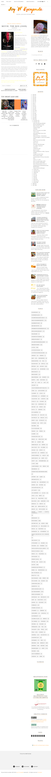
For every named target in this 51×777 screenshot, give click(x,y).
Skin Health (43, 597)
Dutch (33, 409)
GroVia (41, 450)
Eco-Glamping (35, 412)
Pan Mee (43, 543)
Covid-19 (34, 401)
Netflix (33, 528)
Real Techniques (35, 572)
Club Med (34, 393)
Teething (34, 624)
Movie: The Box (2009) (37, 126)
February (35, 180)
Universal (34, 634)
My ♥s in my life (36, 150)
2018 (34, 106)
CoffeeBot (43, 396)
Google (33, 450)
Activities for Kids (36, 350)
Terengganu (34, 626)
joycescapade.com (35, 35)
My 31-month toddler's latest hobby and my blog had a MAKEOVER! (43, 254)
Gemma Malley (35, 444)
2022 (34, 100)
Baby (33, 358)
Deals (33, 404)
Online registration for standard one (40, 535)
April (34, 178)
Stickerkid (34, 610)
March (34, 179)
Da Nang (42, 401)
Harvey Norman (35, 455)
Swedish (45, 618)
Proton (33, 561)
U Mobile (41, 632)
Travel (42, 629)
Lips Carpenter (35, 492)
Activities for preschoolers (38, 352)
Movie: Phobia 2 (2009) (37, 155)
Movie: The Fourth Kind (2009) (39, 140)
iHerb (41, 656)
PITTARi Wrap (34, 543)
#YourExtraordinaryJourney (38, 342)
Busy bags (42, 379)
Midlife (33, 509)
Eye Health (41, 420)
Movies (14, 23)
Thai (42, 626)
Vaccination (44, 634)
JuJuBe (41, 476)
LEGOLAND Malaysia (36, 487)
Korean (33, 484)
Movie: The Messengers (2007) (39, 161)
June (34, 175)
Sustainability (35, 615)
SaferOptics (34, 586)
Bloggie (42, 366)
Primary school (35, 559)
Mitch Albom (42, 509)
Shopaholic (34, 597)
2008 (34, 183)
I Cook (33, 463)
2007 (34, 185)
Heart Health (35, 458)
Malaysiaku (41, 498)
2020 (34, 103)
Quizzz (41, 561)
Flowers (33, 433)
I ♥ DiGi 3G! (35, 147)
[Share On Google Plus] (24, 85)
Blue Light (34, 369)
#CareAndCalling (36, 315)
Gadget (39, 441)
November (35, 121)
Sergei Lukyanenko (36, 594)
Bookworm (42, 369)
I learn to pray (36, 131)
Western (42, 645)
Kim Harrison (43, 482)
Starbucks (34, 605)
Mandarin (43, 501)
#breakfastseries (35, 344)
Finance (33, 431)
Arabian (41, 355)
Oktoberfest (43, 531)
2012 (34, 114)
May (34, 176)
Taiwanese (43, 621)
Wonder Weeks (35, 648)
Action (33, 347)
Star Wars (41, 602)
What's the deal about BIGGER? (39, 123)
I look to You (35, 141)
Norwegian (34, 531)
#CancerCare (35, 312)
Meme (33, 506)
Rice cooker (34, 580)
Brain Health (35, 371)
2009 (34, 119)
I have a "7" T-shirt (37, 159)
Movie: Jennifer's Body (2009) (39, 162)
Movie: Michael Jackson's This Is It (40, 163)
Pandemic (42, 545)
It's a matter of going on (38, 145)
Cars (45, 382)
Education (34, 414)
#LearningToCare (36, 323)
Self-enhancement (36, 591)
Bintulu (43, 363)
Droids (41, 406)
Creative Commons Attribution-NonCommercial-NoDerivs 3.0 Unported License (38, 720)
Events (33, 420)
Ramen (33, 570)
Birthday (34, 366)
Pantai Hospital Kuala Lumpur (39, 548)
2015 (34, 110)
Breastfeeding (35, 377)
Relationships (35, 578)
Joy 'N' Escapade (20, 772)
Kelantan (34, 482)
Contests (43, 398)
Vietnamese (34, 640)
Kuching (41, 484)
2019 (34, 104)
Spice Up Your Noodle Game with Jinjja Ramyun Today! (43, 232)
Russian (43, 580)
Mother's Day (35, 523)
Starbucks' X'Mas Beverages (38, 144)
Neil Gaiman (44, 526)
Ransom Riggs (41, 570)
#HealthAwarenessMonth (37, 320)
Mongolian (34, 518)
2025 (34, 96)
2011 (34, 116)
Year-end (34, 651)
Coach (41, 393)
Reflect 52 (34, 575)
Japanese (34, 476)
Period (33, 553)
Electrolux (34, 417)
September (35, 170)
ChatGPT (34, 385)
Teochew (41, 624)
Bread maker (34, 374)
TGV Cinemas (34, 621)
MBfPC (40, 495)
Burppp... (34, 379)
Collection (34, 398)
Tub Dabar (35, 129)
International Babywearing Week (39, 471)
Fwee (33, 441)
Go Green (43, 447)
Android (34, 355)
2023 (34, 99)
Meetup (41, 503)
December (35, 120)
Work (43, 648)
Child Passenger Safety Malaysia (39, 387)
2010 (34, 117)
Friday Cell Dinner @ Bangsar (39, 168)
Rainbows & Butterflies (37, 567)
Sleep (33, 599)
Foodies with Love (36, 436)
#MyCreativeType (35, 325)
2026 (34, 94)
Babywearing (42, 358)
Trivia (33, 632)
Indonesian (34, 468)
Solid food (40, 599)
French (33, 439)
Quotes (33, 564)
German (43, 444)
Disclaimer (40, 772)
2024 (34, 97)
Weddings (34, 642)
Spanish (33, 602)
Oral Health (34, 540)
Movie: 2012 (35, 142)
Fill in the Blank (35, 428)
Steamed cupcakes (36, 607)
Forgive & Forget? (36, 127)
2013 (34, 113)
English (9, 23)
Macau (33, 498)
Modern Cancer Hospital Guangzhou (40, 512)
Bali (43, 360)
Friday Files (41, 439)
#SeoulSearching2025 (37, 331)
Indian (44, 466)
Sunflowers (34, 613)
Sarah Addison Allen (36, 588)
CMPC (33, 382)
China (33, 390)
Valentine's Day (35, 637)
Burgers (44, 377)
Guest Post (34, 452)
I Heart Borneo (35, 466)
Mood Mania (34, 520)
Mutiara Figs (34, 526)
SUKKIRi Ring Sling (36, 583)
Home (42, 458)
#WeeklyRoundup (36, 339)
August (35, 172)
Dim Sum (33, 406)
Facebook (34, 423)
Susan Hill (43, 613)
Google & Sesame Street (38, 154)
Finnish (41, 431)
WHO (42, 640)
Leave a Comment (6, 85)
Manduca (34, 503)
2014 (34, 111)
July (34, 173)
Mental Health (41, 506)
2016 (34, 109)
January (35, 182)
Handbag (42, 452)
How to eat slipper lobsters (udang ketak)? (42, 297)
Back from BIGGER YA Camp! (38, 124)
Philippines (41, 553)
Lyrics (33, 495)
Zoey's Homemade (36, 653)
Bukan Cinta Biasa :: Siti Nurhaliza (39, 135)
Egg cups (42, 414)
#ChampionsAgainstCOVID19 (38, 317)
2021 (34, 101)
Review (44, 578)
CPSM (39, 382)
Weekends (34, 645)
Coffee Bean (34, 396)
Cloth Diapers (41, 390)
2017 (34, 107)
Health (44, 455)
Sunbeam (42, 610)
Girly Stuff (34, 447)
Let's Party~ (34, 490)
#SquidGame (34, 333)
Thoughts (34, 629)
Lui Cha (43, 492)
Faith (41, 423)
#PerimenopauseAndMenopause (39, 328)
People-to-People (36, 551)
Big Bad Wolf (35, 363)
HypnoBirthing (42, 460)
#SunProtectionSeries (37, 336)
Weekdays (18, 23)
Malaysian (34, 501)
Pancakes (34, 545)
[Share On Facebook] (22, 85)
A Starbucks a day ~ (37, 148)
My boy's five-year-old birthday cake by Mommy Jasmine (43, 194)
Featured (34, 425)
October (35, 169)
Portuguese (34, 556)
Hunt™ (33, 460)
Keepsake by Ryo (35, 479)
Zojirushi (34, 656)
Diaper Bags (41, 404)
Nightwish (41, 528)
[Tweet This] (21, 85)
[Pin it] (26, 85)
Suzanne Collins (35, 618)
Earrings (40, 409)
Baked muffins (35, 360)
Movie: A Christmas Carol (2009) (39, 130)
